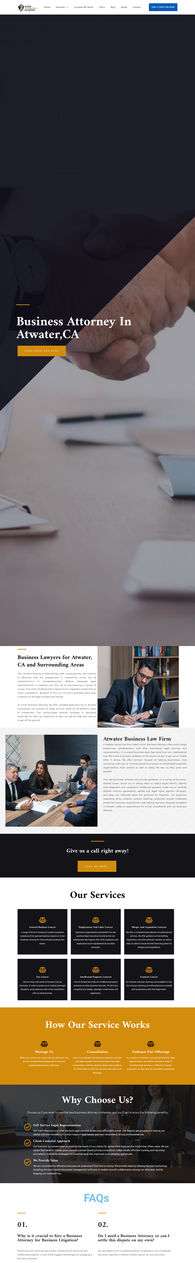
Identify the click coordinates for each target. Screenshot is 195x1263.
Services (60, 7)
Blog (113, 7)
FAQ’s (102, 7)
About (124, 7)
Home (47, 7)
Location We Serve (83, 7)
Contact (137, 7)
